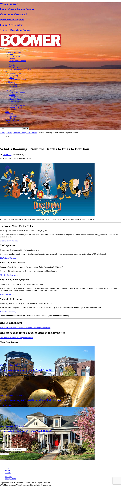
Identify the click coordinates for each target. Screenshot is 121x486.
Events (9, 133)
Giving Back (14, 97)
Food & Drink (10, 82)
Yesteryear (9, 114)
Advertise (8, 477)
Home (2, 133)
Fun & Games (14, 56)
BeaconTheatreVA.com (9, 241)
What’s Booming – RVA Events (21, 69)
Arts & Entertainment (13, 52)
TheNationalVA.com (8, 258)
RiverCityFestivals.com (8, 275)
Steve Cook (7, 155)
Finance (12, 95)
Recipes (12, 88)
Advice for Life (15, 73)
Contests (8, 122)
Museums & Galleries (17, 61)
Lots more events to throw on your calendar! (16, 338)
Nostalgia (13, 116)
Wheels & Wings (15, 107)
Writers (7, 470)
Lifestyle (8, 90)
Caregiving (13, 76)
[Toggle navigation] (1, 48)
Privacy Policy (10, 479)
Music (11, 63)
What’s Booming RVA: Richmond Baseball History (31, 400)
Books (11, 54)
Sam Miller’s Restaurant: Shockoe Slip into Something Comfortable (25, 328)
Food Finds (13, 84)
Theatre (12, 65)
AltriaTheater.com (6, 294)
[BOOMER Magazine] (30, 46)
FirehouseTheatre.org (8, 311)
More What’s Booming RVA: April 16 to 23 (26, 430)
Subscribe (4, 454)
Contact (8, 473)
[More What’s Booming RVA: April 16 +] (47, 459)
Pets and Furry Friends (17, 80)
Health (11, 78)
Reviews (12, 110)
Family (7, 71)
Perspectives (14, 101)
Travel (7, 112)
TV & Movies (14, 67)
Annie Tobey (7, 375)
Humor (12, 59)
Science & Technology (17, 105)
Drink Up (13, 86)
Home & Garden (15, 99)
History (12, 118)
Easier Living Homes (17, 93)
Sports (11, 103)
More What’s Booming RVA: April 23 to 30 (26, 370)
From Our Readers (12, 120)
